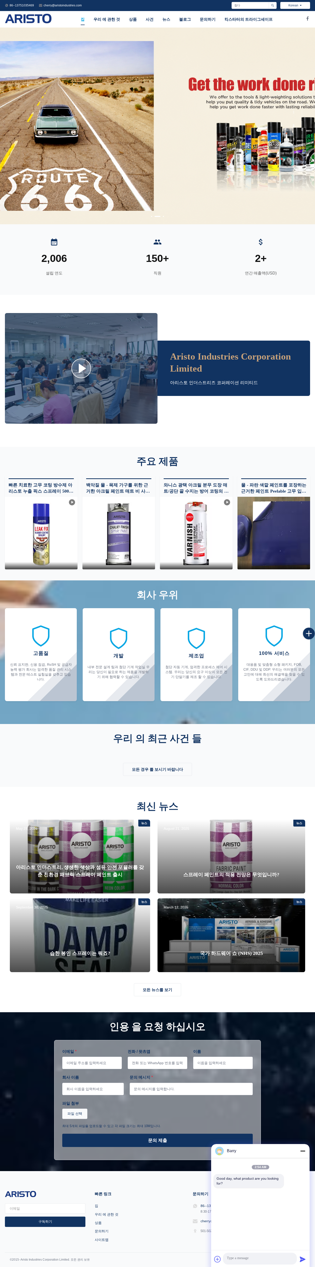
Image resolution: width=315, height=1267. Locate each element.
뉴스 (166, 19)
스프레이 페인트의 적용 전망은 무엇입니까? (231, 874)
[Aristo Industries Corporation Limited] (28, 22)
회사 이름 (70, 1077)
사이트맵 (102, 1240)
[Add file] (217, 1259)
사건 (150, 19)
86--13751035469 (22, 5)
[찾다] (272, 5)
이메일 (69, 1051)
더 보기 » (80, 887)
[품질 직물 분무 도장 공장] (157, 126)
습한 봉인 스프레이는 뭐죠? (80, 953)
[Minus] (303, 1151)
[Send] (303, 1259)
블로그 (185, 19)
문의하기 (208, 19)
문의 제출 (157, 1140)
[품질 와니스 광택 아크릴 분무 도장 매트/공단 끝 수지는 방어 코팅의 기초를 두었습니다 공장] (196, 533)
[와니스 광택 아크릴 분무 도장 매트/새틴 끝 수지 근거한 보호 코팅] (81, 368)
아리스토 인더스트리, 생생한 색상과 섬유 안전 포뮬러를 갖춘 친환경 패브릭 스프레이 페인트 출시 (80, 870)
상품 (133, 19)
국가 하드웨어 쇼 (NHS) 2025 (231, 953)
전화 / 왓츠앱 (139, 1051)
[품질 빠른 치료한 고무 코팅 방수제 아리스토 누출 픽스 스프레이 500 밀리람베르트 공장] (41, 533)
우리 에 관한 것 (107, 19)
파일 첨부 (70, 1103)
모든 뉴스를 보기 (157, 990)
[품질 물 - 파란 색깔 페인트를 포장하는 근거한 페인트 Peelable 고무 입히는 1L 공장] (273, 533)
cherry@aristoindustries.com (63, 5)
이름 (197, 1051)
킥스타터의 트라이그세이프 (248, 19)
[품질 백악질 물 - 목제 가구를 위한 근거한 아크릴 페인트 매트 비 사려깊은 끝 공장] (118, 533)
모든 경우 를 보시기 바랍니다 (157, 769)
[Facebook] (307, 19)
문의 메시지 (141, 1077)
